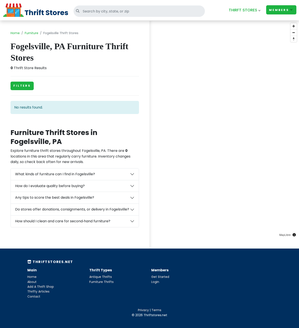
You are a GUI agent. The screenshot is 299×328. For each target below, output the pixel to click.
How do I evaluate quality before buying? (50, 185)
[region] (224, 130)
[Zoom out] (293, 32)
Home (15, 33)
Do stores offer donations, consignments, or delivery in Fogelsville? (72, 209)
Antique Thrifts (100, 277)
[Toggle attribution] (294, 234)
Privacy (143, 310)
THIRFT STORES (243, 10)
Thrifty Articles (38, 291)
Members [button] (279, 10)
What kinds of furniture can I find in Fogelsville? (55, 174)
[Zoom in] (293, 26)
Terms (156, 310)
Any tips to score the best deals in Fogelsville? (54, 197)
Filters (22, 86)
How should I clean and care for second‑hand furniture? (62, 221)
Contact (33, 296)
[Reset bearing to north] (293, 39)
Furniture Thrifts (101, 282)
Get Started (160, 277)
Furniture (31, 33)
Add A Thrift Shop (40, 286)
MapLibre (285, 235)
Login (155, 282)
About (32, 282)
